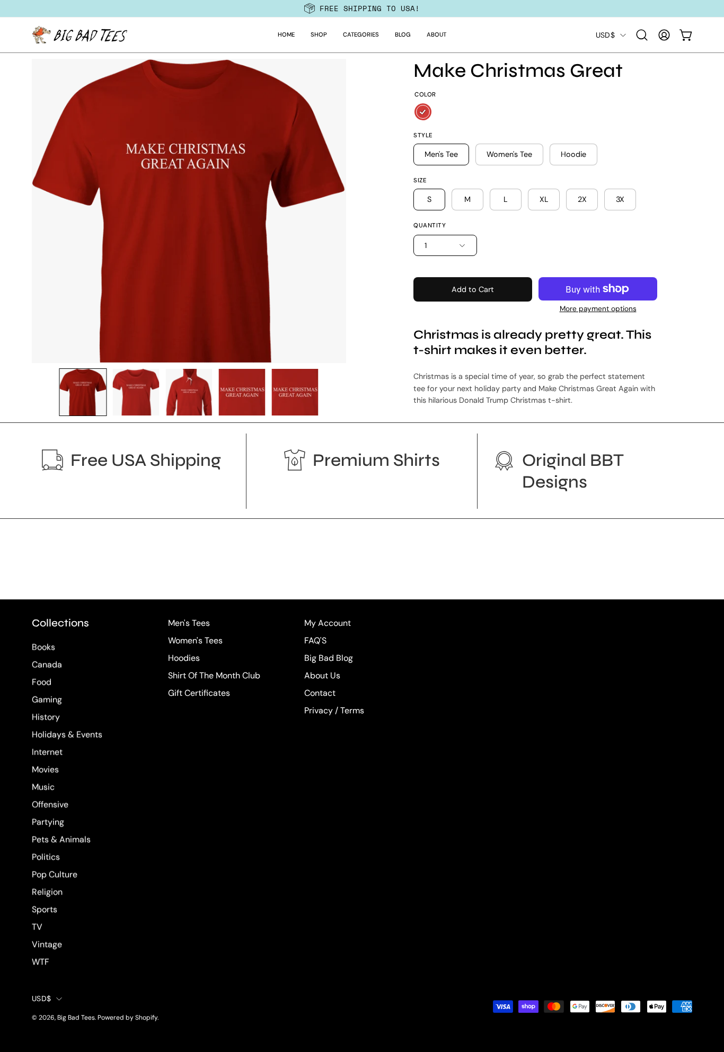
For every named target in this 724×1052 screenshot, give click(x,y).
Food (41, 682)
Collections (60, 623)
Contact (319, 693)
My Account (327, 623)
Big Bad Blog (328, 658)
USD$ (605, 35)
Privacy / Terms (334, 710)
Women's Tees (195, 640)
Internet (47, 752)
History (46, 717)
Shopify (146, 1018)
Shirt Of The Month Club (214, 675)
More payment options (597, 308)
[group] (362, 8)
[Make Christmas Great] (83, 392)
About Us (322, 675)
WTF (40, 962)
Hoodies (184, 658)
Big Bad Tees (76, 1018)
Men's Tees (189, 623)
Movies (45, 769)
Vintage (47, 944)
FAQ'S (315, 640)
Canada (47, 664)
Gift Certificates (199, 693)
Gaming (47, 699)
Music (43, 787)
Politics (46, 857)
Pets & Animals (61, 839)
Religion (47, 892)
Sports (44, 909)
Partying (48, 822)
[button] (319, 34)
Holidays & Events (67, 734)
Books (43, 647)
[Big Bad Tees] (79, 35)
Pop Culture (54, 874)
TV (37, 927)
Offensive (50, 804)
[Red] (422, 111)
